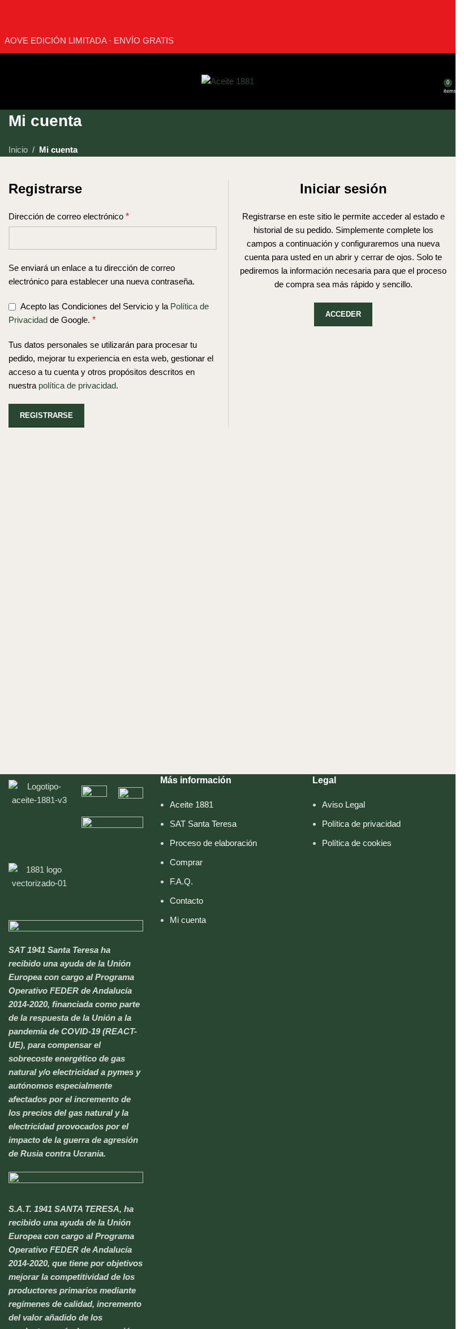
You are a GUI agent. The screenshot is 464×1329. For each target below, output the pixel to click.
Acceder (343, 314)
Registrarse (46, 415)
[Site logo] (227, 80)
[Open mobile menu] (13, 81)
